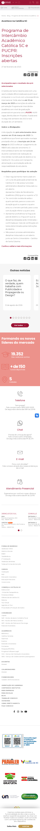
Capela (4, 615)
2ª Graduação (6, 559)
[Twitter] (28, 75)
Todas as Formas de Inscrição (11, 564)
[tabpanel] (17, 292)
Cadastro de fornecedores (10, 679)
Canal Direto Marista (11, 703)
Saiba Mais (11, 826)
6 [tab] (24, 318)
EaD (3, 574)
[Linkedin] (32, 75)
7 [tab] (26, 318)
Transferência (6, 556)
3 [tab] (16, 318)
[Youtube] (25, 711)
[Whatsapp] (36, 75)
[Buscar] (33, 2)
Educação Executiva (8, 579)
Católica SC (6, 2)
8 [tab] (29, 318)
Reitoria (4, 600)
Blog (8, 16)
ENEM (3, 554)
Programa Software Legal (10, 651)
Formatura (5, 646)
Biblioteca (5, 633)
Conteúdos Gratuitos (11, 688)
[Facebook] (25, 75)
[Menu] (37, 2)
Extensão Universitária (9, 644)
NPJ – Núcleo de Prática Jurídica (12, 620)
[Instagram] (18, 711)
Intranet (4, 664)
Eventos (4, 641)
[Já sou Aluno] (30, 2)
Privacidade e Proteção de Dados (13, 608)
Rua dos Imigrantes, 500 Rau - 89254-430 (9, 518)
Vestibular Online (7, 548)
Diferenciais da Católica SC (10, 597)
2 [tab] (13, 318)
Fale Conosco (7, 706)
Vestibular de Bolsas (8, 561)
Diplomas (5, 638)
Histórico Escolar (7, 551)
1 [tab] (10, 318)
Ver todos (18, 325)
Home (4, 16)
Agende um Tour (7, 605)
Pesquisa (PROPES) (8, 649)
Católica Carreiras (7, 636)
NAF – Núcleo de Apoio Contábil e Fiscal (15, 618)
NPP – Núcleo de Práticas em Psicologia (15, 623)
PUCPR (29, 113)
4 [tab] (18, 318)
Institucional (5, 590)
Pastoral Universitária (8, 626)
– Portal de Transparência (10, 592)
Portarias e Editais (7, 595)
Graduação (5, 572)
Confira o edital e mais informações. (17, 246)
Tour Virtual (5, 602)
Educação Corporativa (9, 577)
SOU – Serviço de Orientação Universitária (15, 654)
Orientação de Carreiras (12, 685)
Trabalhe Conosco (10, 698)
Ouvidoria (6, 701)
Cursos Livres (6, 582)
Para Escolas (7, 693)
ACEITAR (25, 826)
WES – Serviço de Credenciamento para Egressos (18, 656)
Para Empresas (8, 690)
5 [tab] (21, 318)
